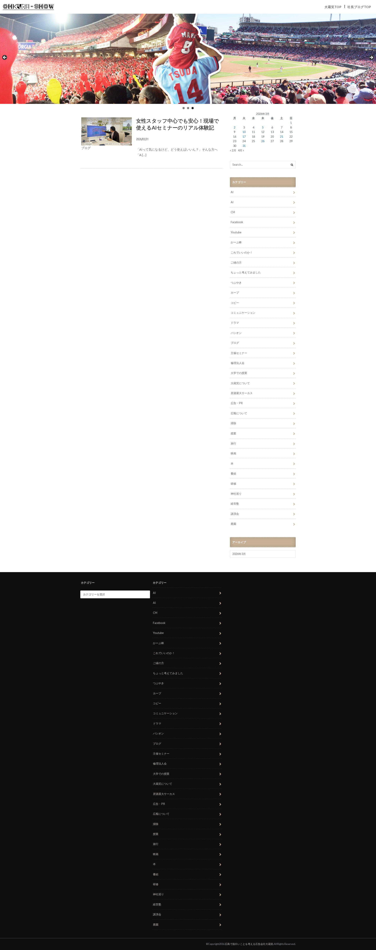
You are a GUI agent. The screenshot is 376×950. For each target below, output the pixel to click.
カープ (235, 292)
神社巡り (236, 493)
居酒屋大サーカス (242, 393)
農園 (233, 523)
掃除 (233, 423)
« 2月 (233, 150)
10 (244, 132)
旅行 (233, 443)
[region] (188, 59)
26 (262, 141)
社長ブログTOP (359, 7)
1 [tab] (184, 108)
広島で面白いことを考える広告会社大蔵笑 (249, 944)
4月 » (241, 150)
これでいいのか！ (242, 252)
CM (233, 212)
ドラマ (235, 322)
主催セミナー (239, 353)
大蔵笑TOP (333, 7)
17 (244, 136)
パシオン (236, 332)
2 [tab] (188, 108)
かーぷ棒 (236, 242)
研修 (233, 483)
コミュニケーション (243, 312)
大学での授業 (239, 373)
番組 (233, 473)
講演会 (235, 513)
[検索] (292, 165)
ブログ (235, 342)
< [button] (5, 58)
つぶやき (236, 282)
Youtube (236, 232)
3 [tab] (193, 108)
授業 (233, 433)
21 (281, 136)
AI (232, 192)
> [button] (371, 58)
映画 (233, 453)
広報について (239, 413)
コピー (235, 302)
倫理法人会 (237, 363)
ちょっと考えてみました (246, 272)
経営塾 (235, 503)
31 (244, 145)
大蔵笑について (240, 383)
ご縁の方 (236, 262)
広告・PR (237, 403)
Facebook (237, 222)
